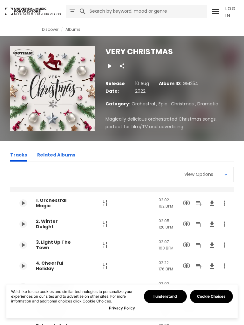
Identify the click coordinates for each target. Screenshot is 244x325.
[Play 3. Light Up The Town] (23, 245)
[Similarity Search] (186, 203)
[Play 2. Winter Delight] (23, 224)
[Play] (109, 66)
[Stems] (105, 203)
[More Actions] (224, 203)
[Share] (122, 66)
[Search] (214, 11)
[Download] (212, 203)
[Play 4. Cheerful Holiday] (23, 266)
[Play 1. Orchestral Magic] (23, 203)
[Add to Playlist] (199, 203)
